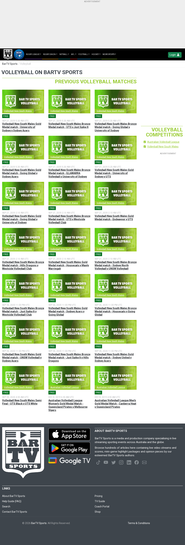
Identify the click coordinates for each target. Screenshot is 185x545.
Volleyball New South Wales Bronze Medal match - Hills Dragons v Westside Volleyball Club (23, 265)
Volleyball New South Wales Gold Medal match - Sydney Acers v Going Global (67, 311)
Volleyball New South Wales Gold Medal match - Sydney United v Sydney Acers (114, 357)
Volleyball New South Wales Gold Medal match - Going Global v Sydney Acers (21, 173)
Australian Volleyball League (64, 387)
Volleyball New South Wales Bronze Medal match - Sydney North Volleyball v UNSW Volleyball (116, 265)
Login (173, 54)
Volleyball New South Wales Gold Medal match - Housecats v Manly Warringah (68, 265)
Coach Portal (102, 506)
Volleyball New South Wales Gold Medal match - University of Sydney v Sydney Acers (21, 127)
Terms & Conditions (139, 523)
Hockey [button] (95, 54)
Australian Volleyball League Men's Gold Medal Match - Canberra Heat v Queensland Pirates (115, 403)
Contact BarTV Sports (14, 511)
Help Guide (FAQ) (11, 501)
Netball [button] (63, 54)
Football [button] (83, 54)
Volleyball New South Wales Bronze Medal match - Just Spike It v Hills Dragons (69, 357)
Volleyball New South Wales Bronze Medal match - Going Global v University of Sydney (116, 127)
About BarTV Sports (13, 496)
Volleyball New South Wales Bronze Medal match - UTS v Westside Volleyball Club (69, 219)
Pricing (98, 496)
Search (6, 506)
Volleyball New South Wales (18, 111)
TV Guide (100, 501)
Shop (98, 511)
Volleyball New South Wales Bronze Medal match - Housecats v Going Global (116, 311)
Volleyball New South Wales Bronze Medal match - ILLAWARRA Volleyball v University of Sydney (69, 173)
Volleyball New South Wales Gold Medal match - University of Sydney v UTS (114, 173)
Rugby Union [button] (49, 54)
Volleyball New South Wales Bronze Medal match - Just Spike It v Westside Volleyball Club (23, 311)
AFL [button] (73, 54)
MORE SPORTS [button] (109, 54)
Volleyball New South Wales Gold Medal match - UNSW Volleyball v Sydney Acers (22, 357)
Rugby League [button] (33, 54)
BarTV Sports (10, 63)
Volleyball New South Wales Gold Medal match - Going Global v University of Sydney (21, 219)
